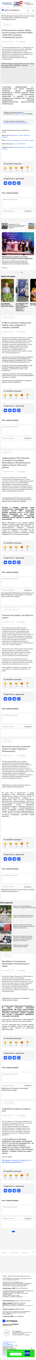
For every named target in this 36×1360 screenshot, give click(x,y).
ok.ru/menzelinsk (19, 144)
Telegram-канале (20, 114)
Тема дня (7, 452)
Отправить (27, 211)
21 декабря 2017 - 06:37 (8, 621)
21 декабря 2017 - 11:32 (8, 41)
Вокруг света (9, 317)
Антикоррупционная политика (9, 1342)
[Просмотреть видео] (7, 290)
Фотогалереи (14, 1252)
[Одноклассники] (10, 183)
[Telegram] (14, 183)
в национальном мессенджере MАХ (15, 121)
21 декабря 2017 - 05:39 (8, 970)
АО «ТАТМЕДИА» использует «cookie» (9, 1345)
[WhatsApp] (19, 183)
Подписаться (16, 1354)
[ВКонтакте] (5, 183)
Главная (4, 1252)
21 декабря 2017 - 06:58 (8, 471)
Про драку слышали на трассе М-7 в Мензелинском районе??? (17, 1161)
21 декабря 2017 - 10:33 (8, 331)
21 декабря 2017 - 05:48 (8, 755)
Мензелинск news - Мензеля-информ (16, 136)
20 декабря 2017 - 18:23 (8, 1115)
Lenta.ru (25, 654)
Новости (7, 24)
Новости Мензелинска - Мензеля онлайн (20, 140)
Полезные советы (10, 609)
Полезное (25, 1252)
